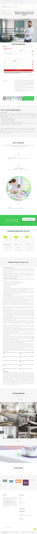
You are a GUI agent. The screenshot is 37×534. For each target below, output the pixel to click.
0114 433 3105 (28, 219)
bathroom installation (20, 307)
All (15, 399)
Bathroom (20, 399)
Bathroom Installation (20, 168)
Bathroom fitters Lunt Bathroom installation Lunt (10, 360)
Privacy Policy (8, 72)
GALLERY (20, 499)
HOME (20, 497)
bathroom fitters (26, 84)
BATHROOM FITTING (22, 502)
